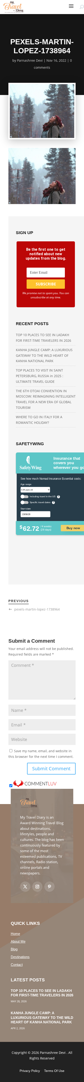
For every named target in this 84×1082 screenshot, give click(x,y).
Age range (26, 484)
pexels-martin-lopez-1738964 (37, 609)
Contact (17, 965)
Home (15, 934)
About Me (18, 941)
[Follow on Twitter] (25, 886)
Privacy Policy (30, 1071)
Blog (14, 949)
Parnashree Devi (30, 60)
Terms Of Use (54, 1071)
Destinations (20, 957)
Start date (26, 508)
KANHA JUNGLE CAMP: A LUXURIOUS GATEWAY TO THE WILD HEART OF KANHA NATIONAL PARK (44, 355)
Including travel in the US (43, 496)
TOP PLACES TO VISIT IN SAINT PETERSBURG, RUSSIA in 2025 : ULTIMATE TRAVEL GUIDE (39, 376)
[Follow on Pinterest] (49, 886)
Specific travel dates (40, 502)
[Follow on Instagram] (37, 886)
